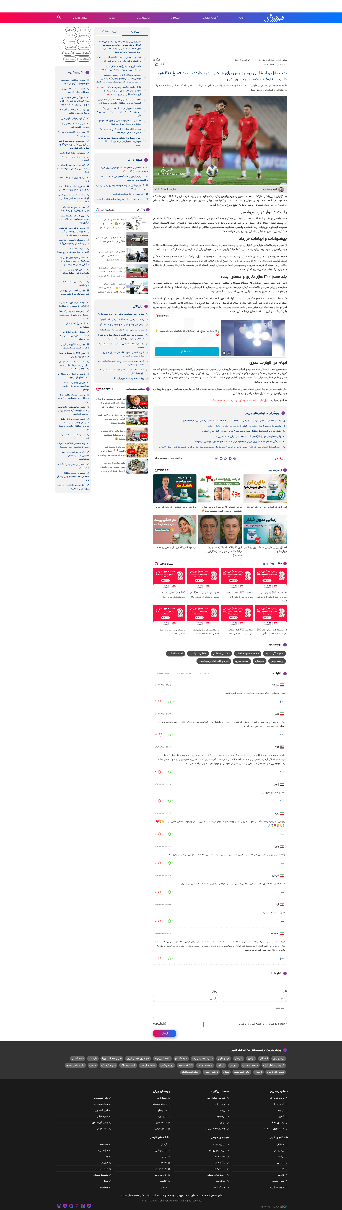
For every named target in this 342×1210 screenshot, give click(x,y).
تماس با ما (279, 1104)
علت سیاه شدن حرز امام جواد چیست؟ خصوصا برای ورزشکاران (122, 371)
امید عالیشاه (175, 654)
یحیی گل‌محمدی (100, 1122)
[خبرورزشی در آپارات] (71, 1206)
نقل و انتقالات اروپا (112, 1058)
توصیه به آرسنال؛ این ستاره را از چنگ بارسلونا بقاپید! (73, 376)
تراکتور (251, 1058)
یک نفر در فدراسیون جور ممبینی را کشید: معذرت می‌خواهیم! (75, 456)
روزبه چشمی (166, 1065)
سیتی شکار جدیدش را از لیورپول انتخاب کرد (75, 125)
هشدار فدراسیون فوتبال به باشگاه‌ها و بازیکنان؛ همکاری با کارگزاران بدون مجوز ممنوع (74, 261)
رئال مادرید (103, 1150)
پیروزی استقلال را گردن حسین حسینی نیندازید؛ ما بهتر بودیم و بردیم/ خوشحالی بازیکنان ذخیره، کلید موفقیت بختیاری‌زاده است (118, 78)
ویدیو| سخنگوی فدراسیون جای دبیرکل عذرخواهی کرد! (74, 82)
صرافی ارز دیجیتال (82, 53)
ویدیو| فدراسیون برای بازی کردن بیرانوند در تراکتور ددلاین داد (74, 294)
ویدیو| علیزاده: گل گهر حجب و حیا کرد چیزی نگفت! (73, 111)
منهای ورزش (134, 160)
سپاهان (259, 661)
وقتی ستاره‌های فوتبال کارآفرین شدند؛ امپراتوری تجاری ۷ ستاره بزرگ (248, 436)
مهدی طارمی (161, 1128)
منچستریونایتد (101, 1175)
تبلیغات (280, 1110)
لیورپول (233, 1065)
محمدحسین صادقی (247, 654)
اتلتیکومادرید (160, 1150)
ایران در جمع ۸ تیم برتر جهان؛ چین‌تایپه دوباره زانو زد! (75, 209)
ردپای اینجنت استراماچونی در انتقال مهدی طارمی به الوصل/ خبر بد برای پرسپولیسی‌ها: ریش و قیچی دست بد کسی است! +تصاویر (219, 447)
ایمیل (215, 991)
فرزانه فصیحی (101, 1104)
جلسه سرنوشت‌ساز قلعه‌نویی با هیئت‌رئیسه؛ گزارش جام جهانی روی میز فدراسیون (73, 410)
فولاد (282, 1168)
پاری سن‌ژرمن (160, 1175)
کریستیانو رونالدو (217, 1150)
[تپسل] (156, 316)
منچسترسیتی (108, 1065)
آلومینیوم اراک (128, 1065)
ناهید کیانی (102, 1116)
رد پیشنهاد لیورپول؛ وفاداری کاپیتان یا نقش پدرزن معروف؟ (74, 242)
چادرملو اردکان (205, 1065)
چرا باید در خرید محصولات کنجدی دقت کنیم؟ (122, 319)
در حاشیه (221, 1116)
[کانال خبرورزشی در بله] (89, 1206)
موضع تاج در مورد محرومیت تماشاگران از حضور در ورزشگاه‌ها (74, 304)
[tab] (135, 32)
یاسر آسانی (78, 1058)
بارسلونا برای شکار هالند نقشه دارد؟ (73, 179)
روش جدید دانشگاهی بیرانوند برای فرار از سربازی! (73, 487)
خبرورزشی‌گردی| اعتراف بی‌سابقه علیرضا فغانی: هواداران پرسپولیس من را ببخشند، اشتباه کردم (119, 141)
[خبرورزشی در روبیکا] (77, 1206)
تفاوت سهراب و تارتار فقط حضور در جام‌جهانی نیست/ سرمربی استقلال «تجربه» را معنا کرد (119, 101)
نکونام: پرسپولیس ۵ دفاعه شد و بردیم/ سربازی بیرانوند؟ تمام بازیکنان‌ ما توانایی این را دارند (119, 112)
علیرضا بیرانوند (162, 1058)
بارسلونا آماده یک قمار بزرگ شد (74, 436)
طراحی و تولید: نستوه (270, 1206)
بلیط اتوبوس (84, 59)
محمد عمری (241, 661)
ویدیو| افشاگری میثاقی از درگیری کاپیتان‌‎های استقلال (75, 346)
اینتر (164, 1156)
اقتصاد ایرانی (70, 59)
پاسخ (282, 701)
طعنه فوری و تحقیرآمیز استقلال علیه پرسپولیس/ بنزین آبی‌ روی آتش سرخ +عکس (241, 431)
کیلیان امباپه (219, 1144)
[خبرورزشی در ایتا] (83, 1206)
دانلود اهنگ (84, 47)
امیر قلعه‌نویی (101, 1110)
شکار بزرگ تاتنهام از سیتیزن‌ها (77, 325)
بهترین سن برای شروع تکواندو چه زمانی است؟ (122, 330)
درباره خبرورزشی (276, 1098)
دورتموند (104, 1144)
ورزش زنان (220, 1104)
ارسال (165, 1033)
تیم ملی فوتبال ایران (273, 1065)
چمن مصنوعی (83, 29)
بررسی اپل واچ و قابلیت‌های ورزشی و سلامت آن (122, 324)
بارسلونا (93, 1058)
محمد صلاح (220, 1156)
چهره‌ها (222, 1110)
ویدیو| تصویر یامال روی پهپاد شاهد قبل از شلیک (120, 199)
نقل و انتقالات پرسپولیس (214, 661)
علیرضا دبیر (161, 1122)
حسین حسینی (250, 1065)
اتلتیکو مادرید (185, 1065)
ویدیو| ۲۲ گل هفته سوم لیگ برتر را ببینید (73, 134)
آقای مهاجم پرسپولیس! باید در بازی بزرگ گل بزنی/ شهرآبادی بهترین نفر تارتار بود (74, 144)
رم (107, 1156)
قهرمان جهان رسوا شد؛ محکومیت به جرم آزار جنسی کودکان (76, 386)
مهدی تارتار (223, 1058)
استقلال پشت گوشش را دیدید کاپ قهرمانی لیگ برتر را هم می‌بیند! (74, 336)
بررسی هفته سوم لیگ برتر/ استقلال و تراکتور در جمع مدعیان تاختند (73, 315)
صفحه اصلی (281, 60)
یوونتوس (103, 1187)
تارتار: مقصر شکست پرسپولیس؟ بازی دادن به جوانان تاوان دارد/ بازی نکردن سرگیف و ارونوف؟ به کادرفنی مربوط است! (119, 91)
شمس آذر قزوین (275, 1072)
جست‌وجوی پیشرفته (274, 1128)
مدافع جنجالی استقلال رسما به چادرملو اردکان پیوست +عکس (73, 188)
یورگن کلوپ (219, 1162)
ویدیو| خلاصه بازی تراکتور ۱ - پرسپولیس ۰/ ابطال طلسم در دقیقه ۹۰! (120, 131)
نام (285, 991)
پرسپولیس (143, 18)
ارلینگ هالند (219, 1187)
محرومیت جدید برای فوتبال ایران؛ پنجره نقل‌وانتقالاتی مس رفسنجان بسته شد (74, 365)
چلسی (92, 1065)
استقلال (175, 18)
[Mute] (229, 353)
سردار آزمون (161, 1098)
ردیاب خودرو (84, 35)
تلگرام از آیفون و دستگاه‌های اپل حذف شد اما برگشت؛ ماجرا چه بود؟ (124, 178)
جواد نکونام (181, 1058)
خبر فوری (70, 29)
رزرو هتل (67, 53)
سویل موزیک (70, 41)
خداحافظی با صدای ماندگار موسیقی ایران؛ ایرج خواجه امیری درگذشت (124, 169)
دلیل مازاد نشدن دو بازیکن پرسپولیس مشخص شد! (240, 400)
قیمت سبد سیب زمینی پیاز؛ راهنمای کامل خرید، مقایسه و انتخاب (121, 363)
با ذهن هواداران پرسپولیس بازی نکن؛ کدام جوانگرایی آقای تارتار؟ (74, 273)
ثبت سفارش (187, 352)
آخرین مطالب (209, 18)
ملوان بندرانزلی (198, 654)
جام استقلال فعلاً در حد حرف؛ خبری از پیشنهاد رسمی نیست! (73, 445)
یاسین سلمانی (221, 654)
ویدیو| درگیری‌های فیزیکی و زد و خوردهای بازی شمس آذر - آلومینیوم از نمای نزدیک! (74, 231)
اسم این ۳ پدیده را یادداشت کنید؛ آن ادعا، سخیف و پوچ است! (73, 250)
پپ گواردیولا (219, 1168)
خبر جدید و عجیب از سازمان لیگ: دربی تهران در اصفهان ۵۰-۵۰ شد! (73, 169)
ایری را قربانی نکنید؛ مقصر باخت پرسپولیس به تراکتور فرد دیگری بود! (74, 219)
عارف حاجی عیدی (75, 1065)
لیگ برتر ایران (259, 60)
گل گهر (220, 1065)
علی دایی (162, 1116)
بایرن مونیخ (161, 1168)
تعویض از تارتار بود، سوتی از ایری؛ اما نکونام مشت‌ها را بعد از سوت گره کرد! (120, 122)
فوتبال (271, 60)
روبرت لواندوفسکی (216, 1175)
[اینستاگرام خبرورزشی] (59, 1206)
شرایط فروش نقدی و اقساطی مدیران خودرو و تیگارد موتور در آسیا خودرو (123, 354)
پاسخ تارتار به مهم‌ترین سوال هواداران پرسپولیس (73, 354)
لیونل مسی (220, 1181)
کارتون (222, 1122)
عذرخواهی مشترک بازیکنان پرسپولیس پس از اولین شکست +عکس (73, 157)
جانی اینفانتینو (242, 1072)
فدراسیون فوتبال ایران (138, 1058)
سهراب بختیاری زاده (202, 1058)
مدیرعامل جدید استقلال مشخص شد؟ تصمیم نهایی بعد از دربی (73, 477)
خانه (241, 18)
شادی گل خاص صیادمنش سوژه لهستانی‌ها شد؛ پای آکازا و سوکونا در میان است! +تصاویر (74, 101)
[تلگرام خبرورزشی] (65, 1206)
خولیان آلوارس (148, 1065)
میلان (226, 1072)
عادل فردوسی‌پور (100, 1098)
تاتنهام (163, 1181)
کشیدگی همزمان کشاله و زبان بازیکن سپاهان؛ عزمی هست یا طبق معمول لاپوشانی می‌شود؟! (238, 441)
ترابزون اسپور (211, 1072)
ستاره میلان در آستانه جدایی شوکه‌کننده (73, 283)
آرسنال (258, 1072)
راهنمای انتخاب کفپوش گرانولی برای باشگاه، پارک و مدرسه (120, 345)
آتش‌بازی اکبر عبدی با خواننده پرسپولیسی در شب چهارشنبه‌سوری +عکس (122, 187)
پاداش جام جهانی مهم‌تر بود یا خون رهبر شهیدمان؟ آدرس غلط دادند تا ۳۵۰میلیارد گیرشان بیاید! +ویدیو (232, 420)
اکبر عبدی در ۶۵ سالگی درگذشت (128, 194)
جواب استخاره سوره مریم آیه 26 (129, 378)
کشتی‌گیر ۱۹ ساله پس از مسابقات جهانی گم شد (75, 90)
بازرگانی (137, 306)
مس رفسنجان (277, 1181)
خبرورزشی (274, 18)
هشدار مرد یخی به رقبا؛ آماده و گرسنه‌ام (73, 466)
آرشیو (281, 1116)
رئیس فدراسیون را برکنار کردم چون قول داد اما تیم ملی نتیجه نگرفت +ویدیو (244, 426)
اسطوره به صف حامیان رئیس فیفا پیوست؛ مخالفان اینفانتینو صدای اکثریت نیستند (73, 198)
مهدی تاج (162, 1110)
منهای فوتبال (80, 18)
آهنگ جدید (70, 35)
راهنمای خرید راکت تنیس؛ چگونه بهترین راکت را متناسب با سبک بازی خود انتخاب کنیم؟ (121, 336)
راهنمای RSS (278, 1122)
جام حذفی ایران (274, 654)
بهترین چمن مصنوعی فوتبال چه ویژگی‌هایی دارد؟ (121, 314)
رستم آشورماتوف (190, 1072)
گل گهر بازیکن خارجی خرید (72, 118)
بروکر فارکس (84, 41)
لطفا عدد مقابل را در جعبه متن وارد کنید (263, 1024)
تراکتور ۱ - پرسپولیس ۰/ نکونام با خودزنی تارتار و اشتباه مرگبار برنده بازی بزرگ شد (119, 59)
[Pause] (224, 353)
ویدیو (112, 18)
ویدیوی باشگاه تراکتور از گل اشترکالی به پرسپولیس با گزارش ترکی (73, 398)
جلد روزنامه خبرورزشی (215, 1128)
